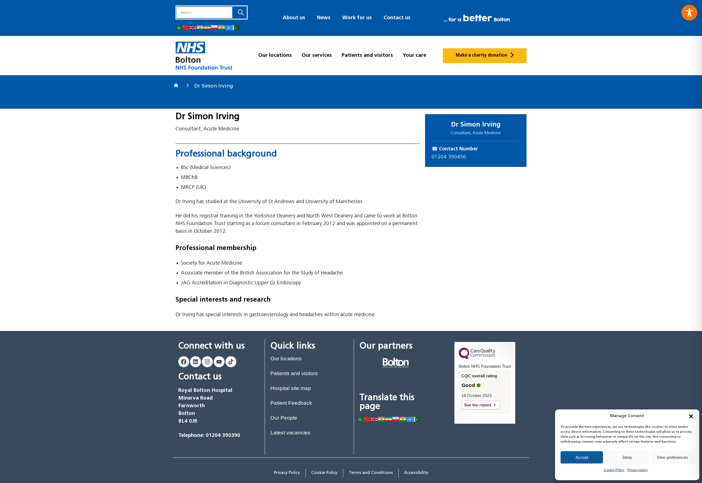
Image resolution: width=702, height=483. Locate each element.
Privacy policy (637, 470)
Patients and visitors (367, 55)
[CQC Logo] (477, 358)
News (323, 18)
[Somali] (229, 27)
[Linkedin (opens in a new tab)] (195, 361)
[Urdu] (236, 27)
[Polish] (214, 27)
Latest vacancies (290, 433)
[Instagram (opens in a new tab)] (207, 361)
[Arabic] (179, 27)
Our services (317, 55)
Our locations (275, 55)
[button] (691, 416)
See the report (482, 405)
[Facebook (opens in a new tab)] (183, 361)
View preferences (672, 457)
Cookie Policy (614, 470)
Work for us (357, 18)
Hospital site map (290, 388)
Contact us (397, 18)
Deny (627, 457)
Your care (414, 55)
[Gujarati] (200, 27)
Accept (582, 457)
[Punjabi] (221, 27)
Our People (283, 418)
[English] (193, 27)
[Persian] (207, 27)
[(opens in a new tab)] (396, 362)
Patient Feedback (291, 403)
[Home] (177, 85)
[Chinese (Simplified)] (186, 27)
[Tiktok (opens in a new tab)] (230, 361)
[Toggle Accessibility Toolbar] (689, 12)
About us (294, 18)
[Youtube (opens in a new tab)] (219, 361)
